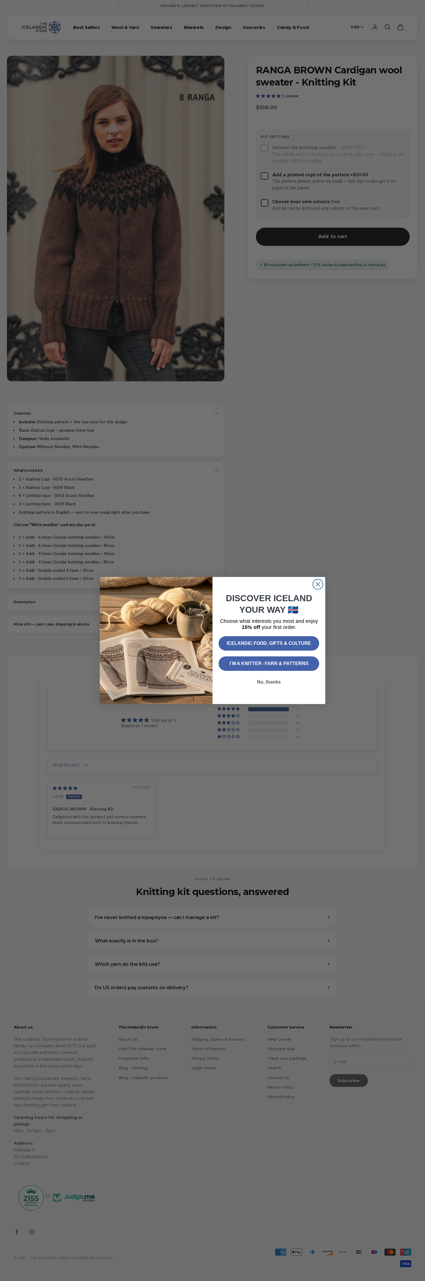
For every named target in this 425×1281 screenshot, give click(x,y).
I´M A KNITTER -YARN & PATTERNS (269, 663)
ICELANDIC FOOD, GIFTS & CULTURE (269, 643)
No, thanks (269, 682)
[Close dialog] (318, 584)
